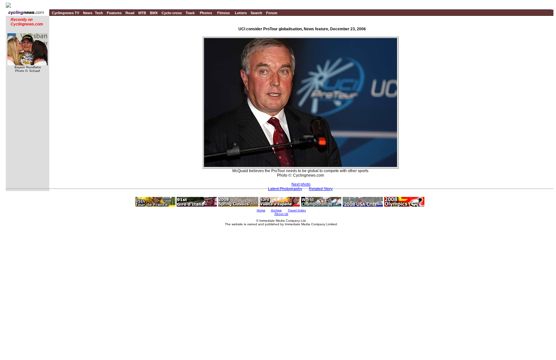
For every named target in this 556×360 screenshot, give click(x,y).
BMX (154, 13)
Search (256, 13)
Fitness (223, 13)
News (87, 13)
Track (190, 13)
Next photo (301, 184)
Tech (99, 13)
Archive (276, 210)
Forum (271, 13)
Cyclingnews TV (65, 13)
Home (261, 210)
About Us (281, 214)
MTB (142, 13)
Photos (206, 13)
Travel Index (297, 210)
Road (129, 13)
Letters (241, 13)
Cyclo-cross (172, 13)
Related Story (321, 189)
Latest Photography (285, 189)
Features (114, 13)
